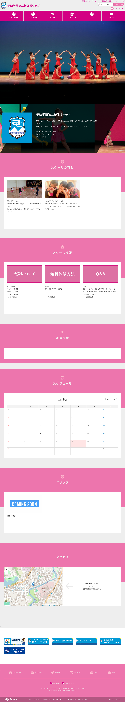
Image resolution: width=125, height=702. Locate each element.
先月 (108, 399)
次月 (114, 399)
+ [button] (6, 569)
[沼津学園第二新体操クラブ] (20, 9)
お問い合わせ (119, 8)
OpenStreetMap (52, 605)
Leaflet (44, 605)
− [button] (6, 572)
